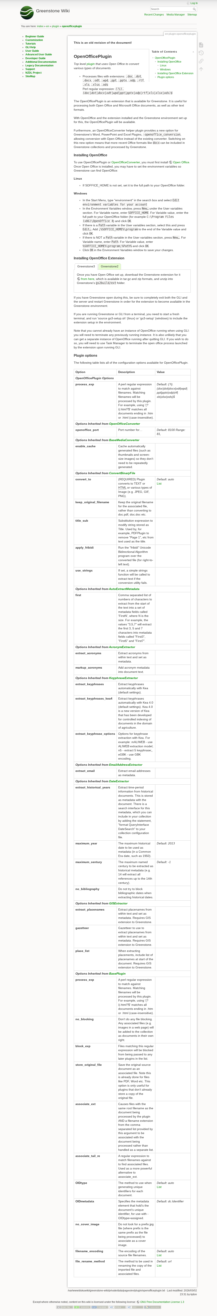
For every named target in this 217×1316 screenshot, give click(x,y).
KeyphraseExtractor (123, 678)
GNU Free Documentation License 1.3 (162, 1302)
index (40, 26)
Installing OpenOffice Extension (175, 73)
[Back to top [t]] (201, 69)
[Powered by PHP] (99, 1307)
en (47, 26)
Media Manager (176, 14)
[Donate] (82, 1307)
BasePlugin (117, 973)
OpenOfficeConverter (125, 162)
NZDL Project (33, 72)
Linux (163, 65)
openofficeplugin (72, 26)
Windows (165, 69)
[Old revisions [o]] (201, 53)
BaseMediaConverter (124, 440)
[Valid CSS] (135, 1307)
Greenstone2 (109, 266)
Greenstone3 (86, 266)
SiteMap (30, 76)
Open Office (181, 162)
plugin (55, 26)
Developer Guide (35, 58)
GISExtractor (118, 903)
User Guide (32, 50)
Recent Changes (154, 14)
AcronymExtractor (122, 647)
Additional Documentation (41, 61)
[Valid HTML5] (117, 1307)
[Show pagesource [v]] (201, 45)
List (159, 483)
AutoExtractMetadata (124, 589)
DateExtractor (119, 781)
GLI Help (30, 47)
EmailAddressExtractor (125, 764)
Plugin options (165, 77)
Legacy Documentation (39, 65)
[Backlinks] (201, 61)
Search (195, 9)
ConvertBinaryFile (122, 473)
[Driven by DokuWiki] (152, 1307)
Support (30, 69)
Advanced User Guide (38, 54)
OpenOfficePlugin (165, 57)
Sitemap (192, 14)
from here (87, 279)
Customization (34, 40)
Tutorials (30, 43)
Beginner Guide (34, 36)
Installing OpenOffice (169, 61)
